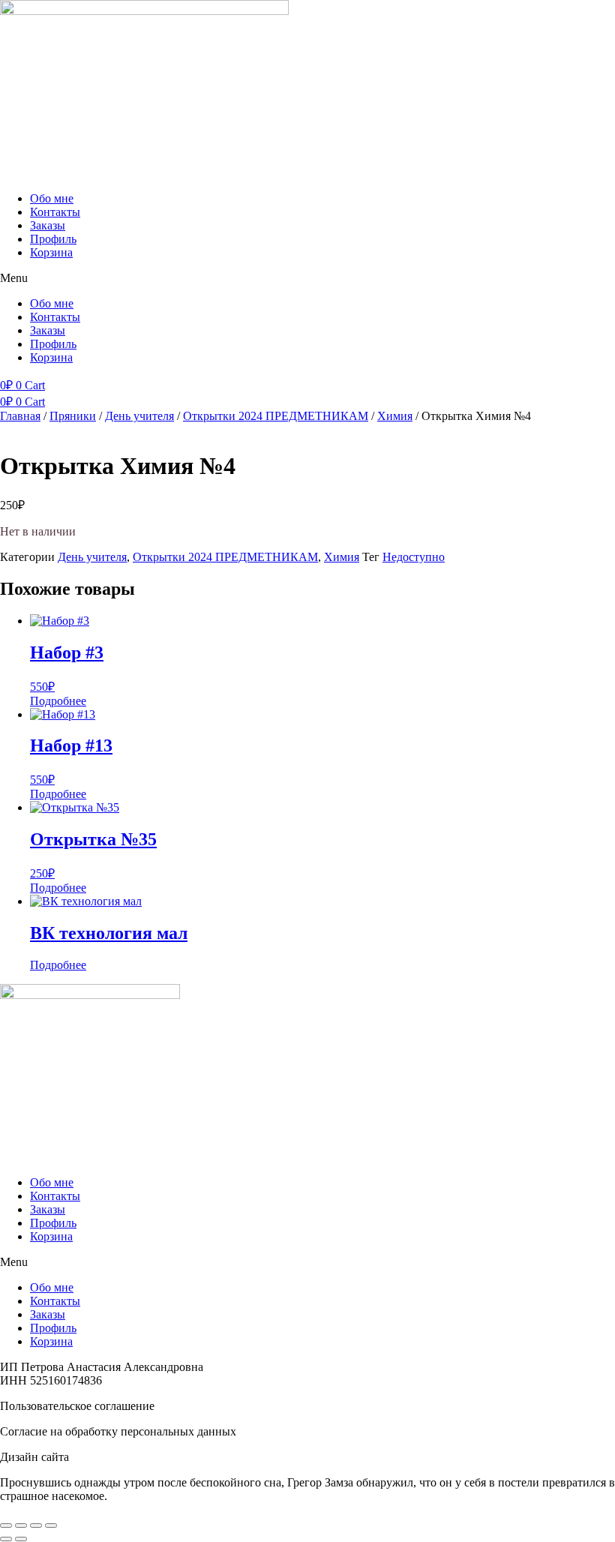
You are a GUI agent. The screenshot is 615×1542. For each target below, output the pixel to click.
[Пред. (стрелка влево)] (6, 1539)
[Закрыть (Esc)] (51, 1525)
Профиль (53, 238)
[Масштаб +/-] (6, 1525)
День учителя (139, 416)
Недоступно (413, 556)
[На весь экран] (21, 1525)
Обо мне (52, 198)
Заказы (47, 225)
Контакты (55, 212)
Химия (394, 416)
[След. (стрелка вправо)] (21, 1539)
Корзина (51, 252)
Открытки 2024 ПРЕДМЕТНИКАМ (275, 416)
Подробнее (58, 700)
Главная (20, 416)
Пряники (73, 416)
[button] (307, 278)
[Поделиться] (36, 1525)
